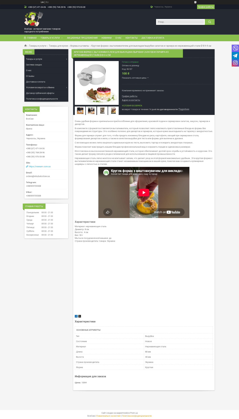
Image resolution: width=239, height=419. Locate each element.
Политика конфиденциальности (42, 99)
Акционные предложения (82, 38)
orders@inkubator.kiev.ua (38, 176)
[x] (79, 317)
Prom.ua (134, 413)
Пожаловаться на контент (108, 416)
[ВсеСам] (33, 19)
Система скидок (34, 64)
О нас (118, 38)
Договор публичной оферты (40, 93)
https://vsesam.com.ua (40, 166)
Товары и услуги (50, 38)
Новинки (106, 38)
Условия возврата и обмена (40, 87)
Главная (32, 38)
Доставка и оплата (152, 38)
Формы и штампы (79, 45)
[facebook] (76, 317)
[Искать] (210, 22)
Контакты (132, 38)
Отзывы (30, 76)
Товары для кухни (58, 45)
